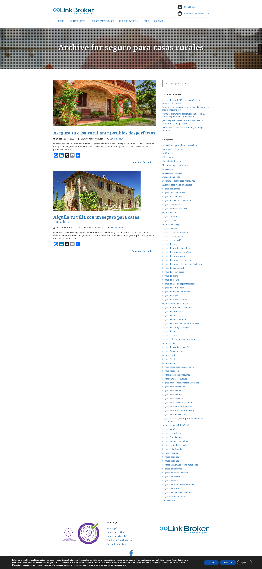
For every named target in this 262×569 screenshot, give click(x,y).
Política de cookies (115, 532)
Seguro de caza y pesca (173, 272)
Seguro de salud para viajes (175, 327)
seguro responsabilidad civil (176, 425)
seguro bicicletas (170, 212)
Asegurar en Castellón (173, 149)
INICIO (61, 21)
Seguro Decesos (169, 335)
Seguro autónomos (171, 205)
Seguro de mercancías (172, 311)
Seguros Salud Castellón (173, 496)
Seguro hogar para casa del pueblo (179, 367)
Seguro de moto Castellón (174, 319)
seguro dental (169, 343)
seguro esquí (168, 355)
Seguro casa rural (170, 220)
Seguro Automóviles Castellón (176, 201)
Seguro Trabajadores (172, 437)
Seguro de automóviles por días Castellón (182, 264)
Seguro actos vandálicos (173, 193)
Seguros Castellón (170, 461)
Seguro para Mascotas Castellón (177, 402)
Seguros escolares (170, 481)
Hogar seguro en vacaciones (175, 165)
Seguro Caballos (170, 216)
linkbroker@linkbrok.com (196, 13)
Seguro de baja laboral (173, 268)
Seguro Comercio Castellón (175, 232)
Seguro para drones (171, 391)
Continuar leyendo (142, 162)
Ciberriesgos (168, 157)
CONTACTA (159, 21)
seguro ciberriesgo (171, 224)
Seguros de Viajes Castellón (175, 473)
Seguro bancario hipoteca (174, 209)
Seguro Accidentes (171, 189)
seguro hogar (168, 363)
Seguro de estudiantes (173, 288)
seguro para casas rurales (174, 379)
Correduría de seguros (173, 161)
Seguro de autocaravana (173, 256)
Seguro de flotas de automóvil (176, 292)
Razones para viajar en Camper (177, 185)
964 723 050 (189, 7)
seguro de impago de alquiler (176, 304)
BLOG (146, 21)
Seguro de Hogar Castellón (175, 300)
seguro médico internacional (176, 375)
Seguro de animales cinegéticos (177, 252)
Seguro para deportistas (173, 387)
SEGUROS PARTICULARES (102, 21)
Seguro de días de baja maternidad (179, 284)
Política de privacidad (116, 536)
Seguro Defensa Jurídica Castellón (178, 339)
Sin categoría (168, 500)
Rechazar (228, 562)
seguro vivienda (170, 453)
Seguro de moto (169, 315)
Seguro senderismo (171, 433)
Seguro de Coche (170, 276)
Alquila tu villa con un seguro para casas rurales (96, 219)
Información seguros (172, 173)
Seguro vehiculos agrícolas (175, 445)
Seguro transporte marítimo (175, 441)
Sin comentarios (117, 139)
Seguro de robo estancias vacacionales (180, 323)
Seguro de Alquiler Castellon (176, 248)
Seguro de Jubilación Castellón (177, 307)
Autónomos (167, 153)
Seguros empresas (171, 477)
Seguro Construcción (172, 240)
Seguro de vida (169, 331)
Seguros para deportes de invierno (179, 485)
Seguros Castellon (170, 457)
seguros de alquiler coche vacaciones (180, 465)
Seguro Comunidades (172, 236)
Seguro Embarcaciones (173, 351)
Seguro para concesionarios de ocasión (181, 383)
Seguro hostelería (170, 371)
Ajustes (244, 562)
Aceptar (211, 562)
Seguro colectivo (170, 228)
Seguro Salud (168, 429)
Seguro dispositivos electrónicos (177, 347)
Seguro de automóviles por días (177, 260)
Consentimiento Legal (116, 544)
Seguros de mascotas (172, 469)
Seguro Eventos (169, 359)
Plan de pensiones (171, 177)
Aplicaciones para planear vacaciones (180, 145)
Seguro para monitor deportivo (177, 406)
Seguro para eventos (172, 395)
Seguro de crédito (170, 280)
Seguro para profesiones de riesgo (178, 410)
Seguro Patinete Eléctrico (174, 414)
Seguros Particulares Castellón (177, 492)
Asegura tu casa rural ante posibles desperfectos (104, 133)
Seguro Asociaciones (172, 197)
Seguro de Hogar (170, 296)
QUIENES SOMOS (77, 21)
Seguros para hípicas (172, 488)
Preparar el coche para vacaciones (178, 181)
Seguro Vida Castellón (172, 449)
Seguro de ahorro (170, 244)
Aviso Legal (111, 528)
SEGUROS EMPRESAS (129, 21)
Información (168, 169)
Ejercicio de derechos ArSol (119, 540)
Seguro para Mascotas (172, 399)
